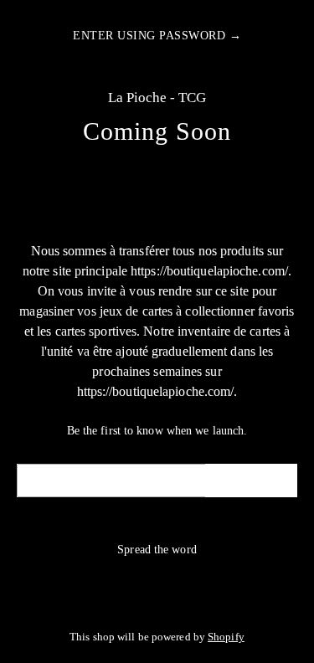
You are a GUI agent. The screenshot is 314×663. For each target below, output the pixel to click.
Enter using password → (157, 35)
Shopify (226, 637)
